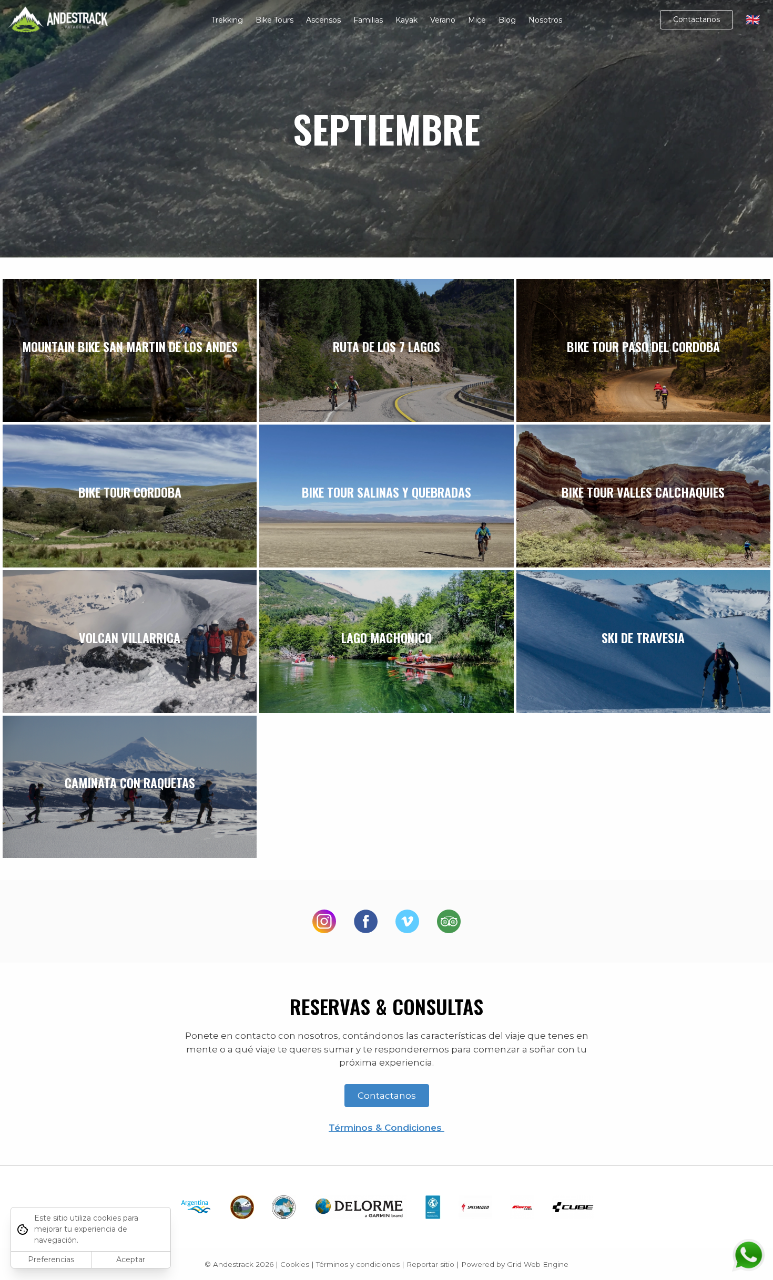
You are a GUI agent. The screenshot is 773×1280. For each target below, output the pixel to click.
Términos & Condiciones (386, 1127)
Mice (477, 20)
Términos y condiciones (358, 1264)
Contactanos (696, 19)
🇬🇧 (753, 20)
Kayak (406, 20)
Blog (507, 20)
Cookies (294, 1264)
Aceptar (130, 1259)
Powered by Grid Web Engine (514, 1264)
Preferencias (51, 1259)
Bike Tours (274, 20)
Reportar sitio (430, 1264)
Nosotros (545, 20)
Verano (442, 20)
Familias (368, 20)
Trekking (227, 20)
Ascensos (323, 20)
